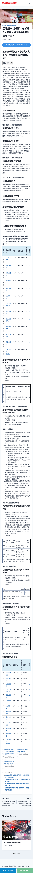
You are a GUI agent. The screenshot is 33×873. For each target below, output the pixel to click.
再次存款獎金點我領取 (10, 653)
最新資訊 (9, 25)
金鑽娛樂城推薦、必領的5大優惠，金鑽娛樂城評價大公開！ (24, 802)
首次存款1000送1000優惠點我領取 (14, 406)
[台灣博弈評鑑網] (9, 3)
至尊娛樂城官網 (16, 125)
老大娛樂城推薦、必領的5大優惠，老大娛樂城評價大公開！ (8, 802)
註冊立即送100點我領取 (10, 603)
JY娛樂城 (8, 280)
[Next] (28, 836)
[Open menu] (29, 3)
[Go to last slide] (4, 836)
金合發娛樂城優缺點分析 (12, 843)
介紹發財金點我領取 (9, 566)
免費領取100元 (25, 870)
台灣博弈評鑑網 (17, 236)
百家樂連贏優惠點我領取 (10, 503)
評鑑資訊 (14, 25)
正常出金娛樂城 (8, 870)
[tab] (13, 853)
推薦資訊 (4, 25)
